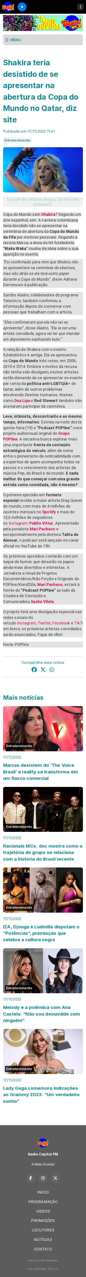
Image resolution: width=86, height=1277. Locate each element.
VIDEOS (43, 1211)
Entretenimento (17, 140)
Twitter (44, 623)
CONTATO (43, 1249)
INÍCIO (43, 1192)
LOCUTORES (43, 1230)
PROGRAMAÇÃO (43, 1202)
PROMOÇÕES (43, 1220)
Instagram (18, 523)
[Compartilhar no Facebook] (34, 670)
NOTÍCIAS (43, 1239)
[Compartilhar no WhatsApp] (51, 670)
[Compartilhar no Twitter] (43, 670)
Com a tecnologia (37, 1268)
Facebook (61, 623)
